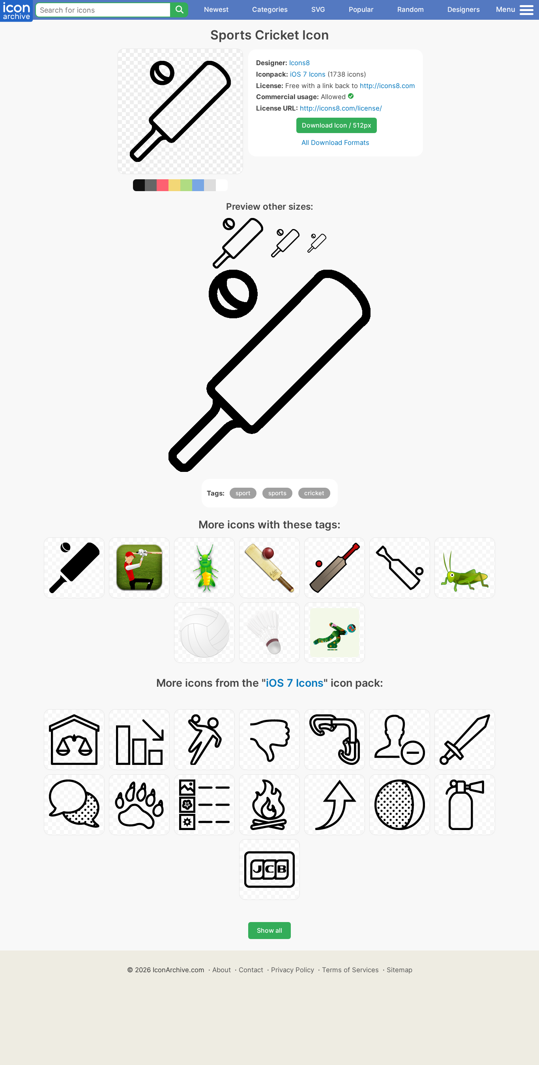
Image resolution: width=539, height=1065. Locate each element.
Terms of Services (350, 970)
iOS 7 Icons (308, 74)
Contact (251, 970)
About (221, 970)
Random (410, 9)
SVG (318, 9)
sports (277, 493)
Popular (361, 9)
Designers (463, 9)
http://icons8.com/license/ (341, 108)
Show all (269, 930)
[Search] (179, 9)
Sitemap (399, 970)
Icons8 (299, 63)
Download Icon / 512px (336, 125)
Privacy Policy (292, 970)
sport (243, 493)
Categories (270, 9)
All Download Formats (335, 143)
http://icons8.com (387, 86)
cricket (314, 493)
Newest (216, 9)
